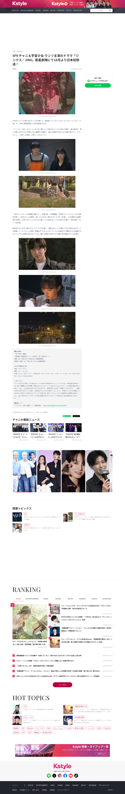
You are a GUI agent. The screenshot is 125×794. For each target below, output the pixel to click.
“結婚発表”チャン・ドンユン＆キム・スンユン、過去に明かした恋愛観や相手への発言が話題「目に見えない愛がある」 (58, 671)
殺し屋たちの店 (47, 732)
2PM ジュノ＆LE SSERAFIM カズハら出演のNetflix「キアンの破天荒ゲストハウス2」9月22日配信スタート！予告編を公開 (58, 676)
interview (78, 10)
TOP (13, 51)
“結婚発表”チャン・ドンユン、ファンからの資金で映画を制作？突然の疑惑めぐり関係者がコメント (86, 629)
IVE (23, 728)
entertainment (27, 10)
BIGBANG (16, 732)
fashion (60, 10)
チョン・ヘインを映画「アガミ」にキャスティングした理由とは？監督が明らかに (45, 661)
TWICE (99, 728)
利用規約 (44, 790)
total (18, 599)
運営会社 (14, 790)
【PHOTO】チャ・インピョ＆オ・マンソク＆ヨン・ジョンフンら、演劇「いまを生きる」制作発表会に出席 (20, 435)
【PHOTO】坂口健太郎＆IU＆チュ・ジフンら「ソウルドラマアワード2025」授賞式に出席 (74, 435)
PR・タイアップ (104, 785)
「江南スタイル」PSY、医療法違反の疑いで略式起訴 (35, 666)
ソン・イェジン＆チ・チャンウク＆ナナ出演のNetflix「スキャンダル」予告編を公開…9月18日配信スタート (86, 607)
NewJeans (30, 728)
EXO (30, 732)
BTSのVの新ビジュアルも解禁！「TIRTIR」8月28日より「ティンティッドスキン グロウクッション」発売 (86, 618)
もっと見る (62, 685)
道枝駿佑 (16, 728)
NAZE (48, 728)
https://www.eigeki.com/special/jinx (55, 405)
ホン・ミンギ (40, 728)
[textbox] (101, 10)
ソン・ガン (91, 728)
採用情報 (52, 790)
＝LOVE (69, 728)
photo (69, 10)
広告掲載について (24, 790)
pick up (15, 10)
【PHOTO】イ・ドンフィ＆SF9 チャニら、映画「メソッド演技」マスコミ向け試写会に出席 (55, 435)
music (38, 10)
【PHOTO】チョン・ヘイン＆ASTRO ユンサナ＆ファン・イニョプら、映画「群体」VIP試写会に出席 (38, 435)
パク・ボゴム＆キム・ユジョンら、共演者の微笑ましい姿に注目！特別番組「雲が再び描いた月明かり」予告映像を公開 (29, 643)
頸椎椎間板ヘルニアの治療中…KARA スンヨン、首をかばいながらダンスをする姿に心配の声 (49, 655)
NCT (24, 732)
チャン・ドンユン (58, 728)
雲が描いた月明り (79, 728)
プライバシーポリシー (63, 790)
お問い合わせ (35, 790)
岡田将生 (36, 732)
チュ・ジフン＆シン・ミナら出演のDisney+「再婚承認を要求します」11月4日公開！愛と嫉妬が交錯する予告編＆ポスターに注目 (86, 640)
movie (52, 10)
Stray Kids (107, 728)
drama (45, 10)
